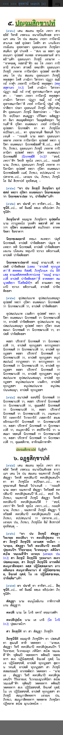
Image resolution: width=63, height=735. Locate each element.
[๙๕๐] (10, 31)
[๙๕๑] (10, 188)
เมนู (57, 3)
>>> (13, 3)
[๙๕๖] (10, 533)
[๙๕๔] (10, 397)
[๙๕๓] (10, 298)
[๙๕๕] (10, 465)
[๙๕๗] (10, 585)
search (35, 3)
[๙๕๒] (10, 204)
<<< (6, 3)
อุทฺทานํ (23, 3)
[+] (44, 3)
